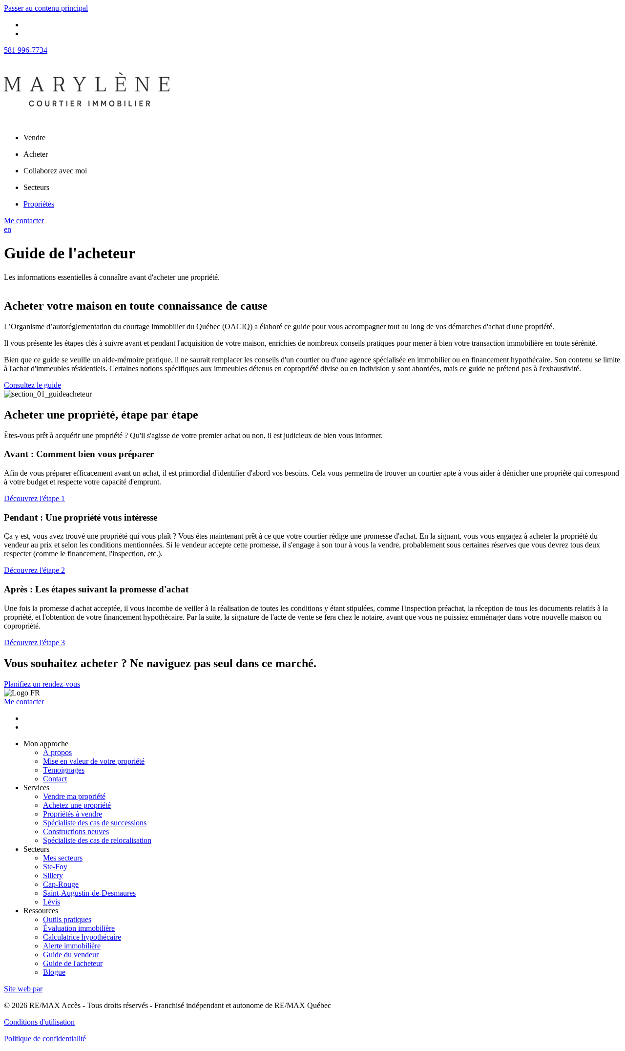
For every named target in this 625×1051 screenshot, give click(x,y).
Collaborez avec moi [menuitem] (55, 171)
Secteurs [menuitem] (36, 187)
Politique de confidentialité (45, 1038)
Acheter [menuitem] (35, 154)
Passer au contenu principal (46, 8)
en (7, 229)
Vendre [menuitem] (34, 137)
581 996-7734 (25, 50)
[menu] (322, 137)
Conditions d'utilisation (39, 1022)
